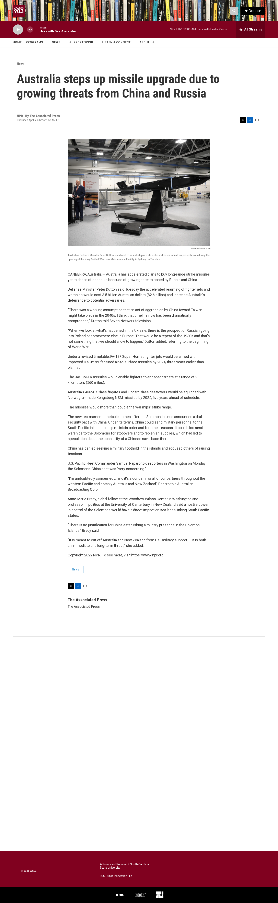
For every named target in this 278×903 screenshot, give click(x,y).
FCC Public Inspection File (116, 876)
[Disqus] (139, 691)
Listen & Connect (116, 42)
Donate (254, 11)
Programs (34, 42)
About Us (146, 42)
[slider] (36, 29)
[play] (18, 29)
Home (17, 42)
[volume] (30, 29)
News (56, 42)
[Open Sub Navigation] (46, 42)
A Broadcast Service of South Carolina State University (124, 866)
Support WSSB (81, 42)
